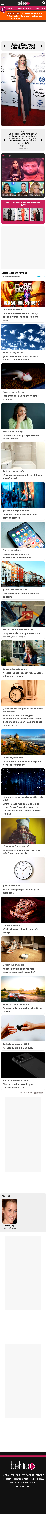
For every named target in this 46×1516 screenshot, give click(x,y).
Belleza (15, 1475)
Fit (23, 1475)
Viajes (25, 1482)
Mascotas (13, 1482)
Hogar (17, 1478)
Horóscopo (23, 1486)
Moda (6, 1475)
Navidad (34, 1482)
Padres (40, 1475)
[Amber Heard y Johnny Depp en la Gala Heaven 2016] (36, 214)
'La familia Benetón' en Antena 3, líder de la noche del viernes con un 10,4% (24, 16)
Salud (25, 1478)
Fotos (18, 8)
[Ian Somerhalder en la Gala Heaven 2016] (9, 214)
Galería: (23, 203)
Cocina (7, 1478)
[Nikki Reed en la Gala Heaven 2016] (22, 214)
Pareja (30, 1475)
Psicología (37, 1478)
